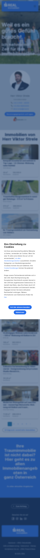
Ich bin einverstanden (20, 307)
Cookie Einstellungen (11, 268)
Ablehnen (20, 312)
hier (5, 297)
